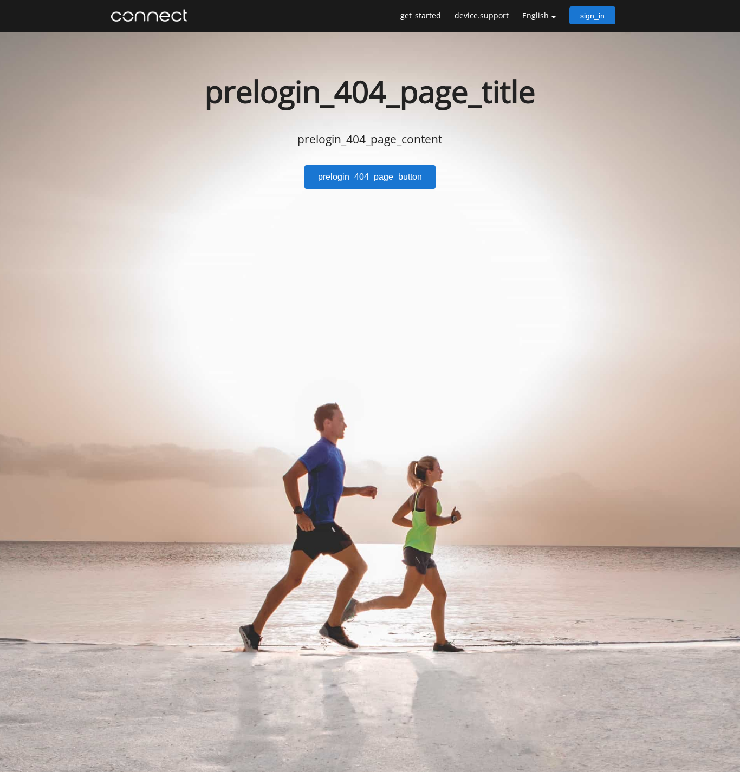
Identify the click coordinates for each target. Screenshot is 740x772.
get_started (420, 15)
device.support (482, 15)
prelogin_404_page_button (370, 176)
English (535, 15)
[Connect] (151, 15)
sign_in (592, 15)
